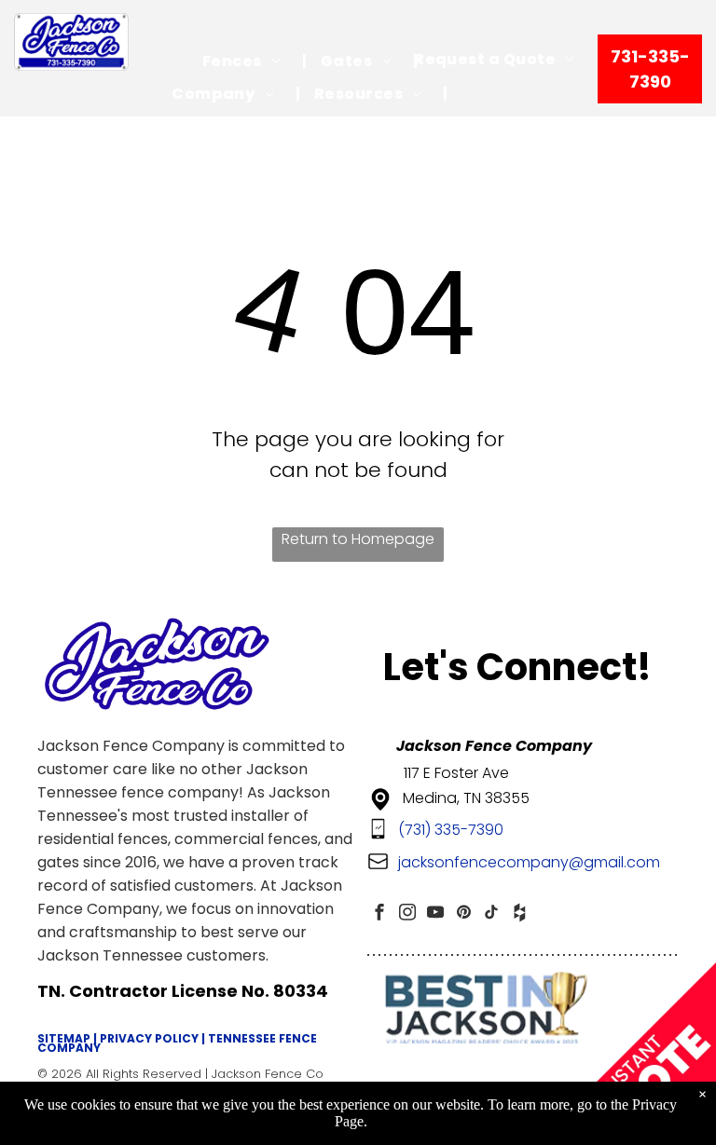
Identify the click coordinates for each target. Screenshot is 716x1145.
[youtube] (435, 914)
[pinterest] (463, 914)
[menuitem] (247, 61)
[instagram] (407, 914)
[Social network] (519, 914)
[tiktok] (491, 914)
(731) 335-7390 (450, 829)
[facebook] (379, 914)
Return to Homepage (358, 539)
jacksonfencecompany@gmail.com (529, 862)
